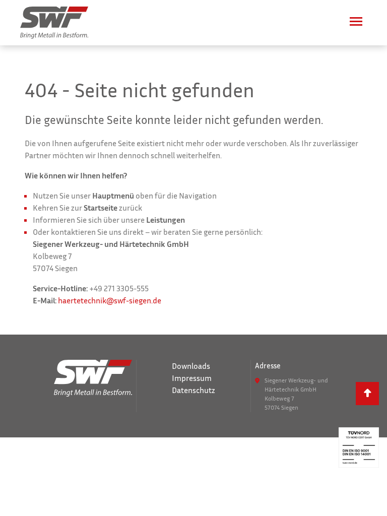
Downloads (191, 366)
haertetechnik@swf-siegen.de (109, 300)
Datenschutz (193, 390)
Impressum (192, 378)
